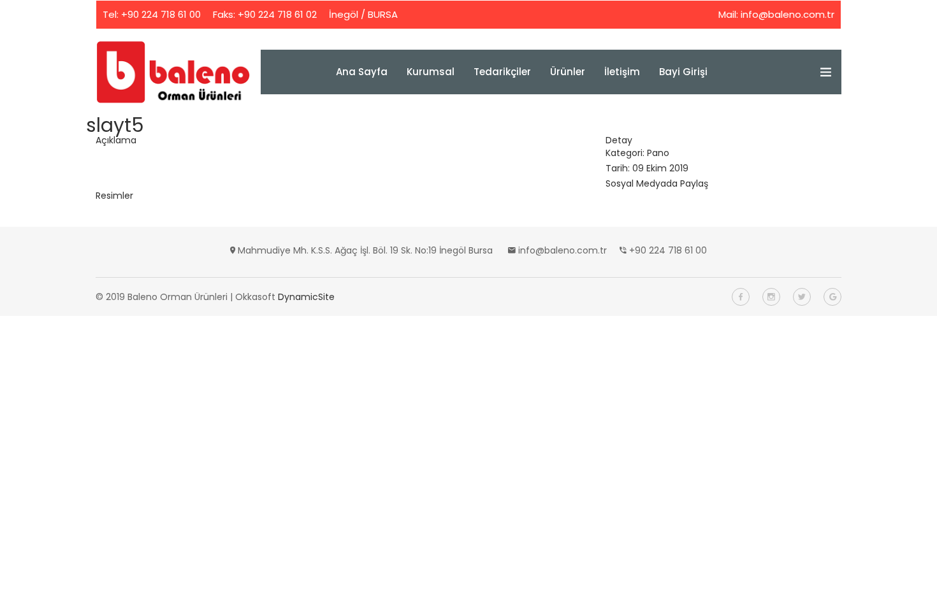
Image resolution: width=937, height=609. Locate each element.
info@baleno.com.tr (787, 14)
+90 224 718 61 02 (277, 14)
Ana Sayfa (362, 71)
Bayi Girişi (683, 71)
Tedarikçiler (502, 71)
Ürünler (567, 71)
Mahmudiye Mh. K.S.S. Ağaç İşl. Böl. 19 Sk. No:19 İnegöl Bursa (365, 250)
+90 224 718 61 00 (161, 14)
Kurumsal (430, 71)
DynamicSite (306, 296)
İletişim (622, 71)
